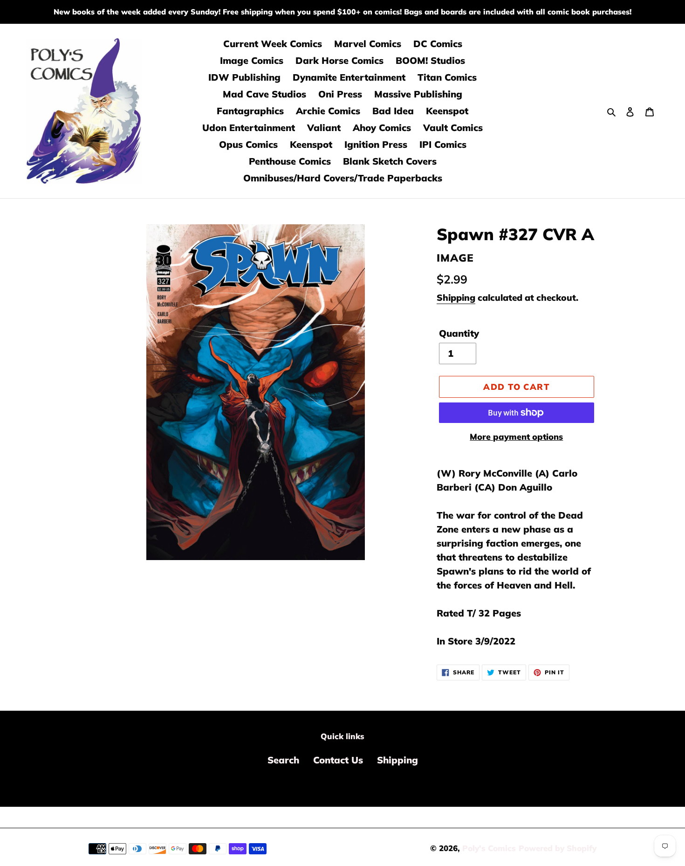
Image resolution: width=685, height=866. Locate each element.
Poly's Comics (489, 848)
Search (283, 760)
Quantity (459, 333)
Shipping (456, 297)
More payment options (516, 436)
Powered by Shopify (557, 848)
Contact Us (338, 760)
